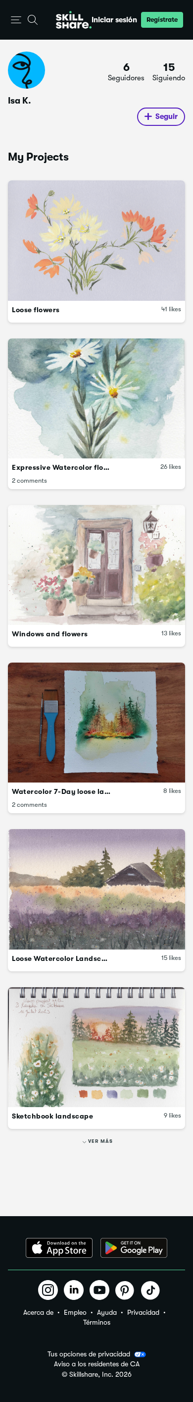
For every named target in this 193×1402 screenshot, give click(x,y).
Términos (96, 1322)
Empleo (75, 1312)
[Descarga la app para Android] (133, 1248)
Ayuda (107, 1312)
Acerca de (38, 1312)
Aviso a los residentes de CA (97, 1364)
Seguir (166, 116)
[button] (16, 20)
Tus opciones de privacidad (89, 1354)
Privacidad (143, 1312)
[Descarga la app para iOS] (59, 1248)
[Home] (74, 20)
